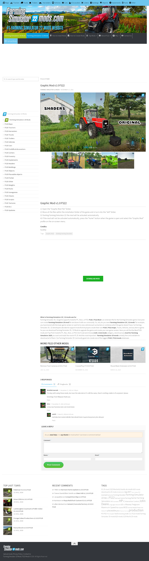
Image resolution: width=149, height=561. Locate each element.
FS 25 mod (105, 489)
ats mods (129, 489)
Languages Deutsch (114, 505)
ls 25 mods (112, 492)
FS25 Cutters (9, 153)
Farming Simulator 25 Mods (15, 36)
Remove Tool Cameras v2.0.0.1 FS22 (53, 366)
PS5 (105, 514)
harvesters (116, 501)
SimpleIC (111, 514)
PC (106, 511)
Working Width (124, 514)
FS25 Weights (10, 185)
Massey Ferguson (132, 504)
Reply (48, 400)
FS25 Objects (10, 171)
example (104, 495)
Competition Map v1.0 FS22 (75, 497)
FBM (105, 498)
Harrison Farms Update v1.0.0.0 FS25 (74, 490)
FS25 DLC (8, 207)
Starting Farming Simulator (64, 234)
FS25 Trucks (9, 135)
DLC (139, 492)
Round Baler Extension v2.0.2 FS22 (123, 366)
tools (117, 513)
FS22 (112, 498)
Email (97, 455)
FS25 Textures (10, 203)
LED (122, 504)
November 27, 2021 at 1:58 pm (69, 390)
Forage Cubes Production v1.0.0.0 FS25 (28, 518)
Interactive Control (132, 501)
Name (46, 455)
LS (124, 505)
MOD (125, 507)
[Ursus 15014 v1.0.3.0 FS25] (7, 502)
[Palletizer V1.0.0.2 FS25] (7, 492)
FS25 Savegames (11, 192)
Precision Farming (124, 511)
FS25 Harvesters (11, 131)
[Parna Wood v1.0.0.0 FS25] (7, 530)
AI (117, 492)
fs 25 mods (133, 516)
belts (119, 492)
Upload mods (7, 554)
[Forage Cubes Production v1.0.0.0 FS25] (7, 521)
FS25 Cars (8, 145)
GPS (111, 501)
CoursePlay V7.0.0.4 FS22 (84, 366)
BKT (129, 492)
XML (130, 514)
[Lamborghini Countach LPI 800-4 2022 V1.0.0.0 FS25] (7, 511)
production (136, 510)
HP (121, 501)
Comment (47, 440)
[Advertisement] (74, 59)
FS (107, 498)
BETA (122, 492)
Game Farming (125, 498)
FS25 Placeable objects (13, 174)
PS (102, 514)
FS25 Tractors (10, 127)
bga (126, 492)
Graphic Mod (50, 234)
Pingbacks (65, 384)
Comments (49, 384)
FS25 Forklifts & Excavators (15, 149)
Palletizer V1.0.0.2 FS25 (22, 490)
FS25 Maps (9, 124)
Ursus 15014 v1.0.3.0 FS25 (23, 499)
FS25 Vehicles (10, 142)
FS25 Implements (11, 160)
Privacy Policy (17, 554)
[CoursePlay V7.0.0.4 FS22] (92, 354)
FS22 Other (45, 79)
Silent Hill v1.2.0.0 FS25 (84, 493)
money (130, 507)
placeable (111, 510)
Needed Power (137, 507)
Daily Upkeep (135, 492)
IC (124, 501)
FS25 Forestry (10, 156)
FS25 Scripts (9, 199)
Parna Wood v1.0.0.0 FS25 (23, 528)
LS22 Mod (113, 489)
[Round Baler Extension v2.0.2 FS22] (128, 354)
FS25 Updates (10, 210)
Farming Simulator (119, 495)
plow (118, 511)
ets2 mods (121, 489)
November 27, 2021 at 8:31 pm (61, 404)
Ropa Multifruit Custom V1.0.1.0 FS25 (78, 500)
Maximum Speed (108, 507)
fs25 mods (118, 516)
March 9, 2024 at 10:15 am (65, 414)
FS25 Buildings (10, 167)
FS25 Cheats (9, 196)
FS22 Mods (25, 556)
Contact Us (27, 554)
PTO (108, 514)
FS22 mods (136, 514)
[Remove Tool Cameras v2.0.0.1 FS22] (57, 354)
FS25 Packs (9, 189)
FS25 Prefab (9, 178)
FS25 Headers (10, 163)
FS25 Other (9, 181)
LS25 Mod (126, 516)
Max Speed (119, 507)
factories (110, 495)
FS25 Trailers (9, 138)
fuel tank (117, 498)
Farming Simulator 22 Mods (37, 36)
